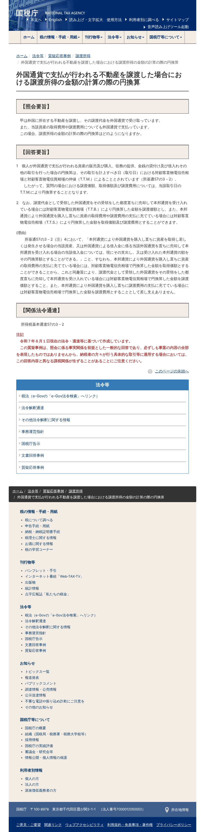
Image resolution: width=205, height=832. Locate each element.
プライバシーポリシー (173, 825)
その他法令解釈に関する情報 (46, 420)
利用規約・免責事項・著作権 (130, 825)
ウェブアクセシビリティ (84, 825)
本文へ (36, 19)
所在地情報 (180, 810)
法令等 (38, 55)
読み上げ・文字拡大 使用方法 (95, 19)
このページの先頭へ (172, 371)
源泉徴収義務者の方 (40, 790)
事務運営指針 (33, 432)
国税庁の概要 (35, 728)
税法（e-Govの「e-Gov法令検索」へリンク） (61, 396)
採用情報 (32, 740)
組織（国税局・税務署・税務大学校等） (56, 734)
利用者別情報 (31, 770)
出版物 (30, 582)
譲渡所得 (83, 55)
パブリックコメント (40, 683)
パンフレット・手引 (40, 571)
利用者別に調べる (144, 19)
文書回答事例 (33, 455)
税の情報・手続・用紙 (39, 511)
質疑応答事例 (59, 55)
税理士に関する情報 (40, 538)
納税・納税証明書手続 (42, 532)
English (55, 19)
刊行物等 (27, 562)
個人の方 (32, 779)
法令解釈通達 (33, 408)
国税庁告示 (31, 444)
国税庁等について (35, 719)
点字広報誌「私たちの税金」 (47, 594)
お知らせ (27, 663)
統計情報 (32, 588)
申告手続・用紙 (37, 526)
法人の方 (32, 784)
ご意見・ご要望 (28, 825)
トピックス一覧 (37, 672)
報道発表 (32, 678)
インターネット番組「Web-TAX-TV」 (54, 576)
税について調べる (39, 520)
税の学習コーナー (39, 549)
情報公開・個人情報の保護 (46, 758)
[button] (59, 37)
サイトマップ (177, 19)
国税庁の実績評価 (39, 746)
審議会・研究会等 (39, 752)
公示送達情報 (35, 695)
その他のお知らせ (39, 707)
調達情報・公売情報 (40, 689)
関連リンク (53, 825)
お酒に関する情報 (39, 544)
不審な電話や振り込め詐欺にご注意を (54, 701)
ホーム (28, 37)
